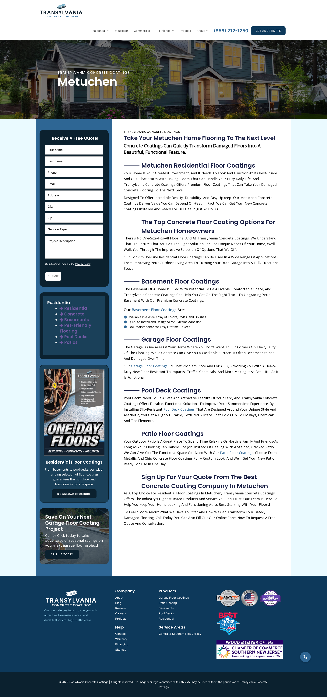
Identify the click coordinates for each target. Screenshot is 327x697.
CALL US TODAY (62, 554)
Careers (120, 613)
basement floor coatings (154, 309)
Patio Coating (168, 603)
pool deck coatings (179, 409)
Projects (185, 31)
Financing (121, 644)
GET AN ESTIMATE (268, 31)
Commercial (142, 31)
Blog (118, 603)
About (201, 31)
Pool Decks (75, 337)
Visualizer (121, 31)
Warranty (121, 639)
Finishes (165, 31)
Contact (120, 634)
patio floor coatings (236, 452)
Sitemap (120, 649)
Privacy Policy (82, 264)
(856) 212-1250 (231, 30)
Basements (76, 320)
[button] (305, 657)
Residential (98, 31)
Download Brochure (74, 494)
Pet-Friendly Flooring (75, 328)
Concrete (73, 314)
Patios (70, 342)
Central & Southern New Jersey (180, 634)
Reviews (121, 608)
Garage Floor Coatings (174, 597)
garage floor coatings (149, 366)
